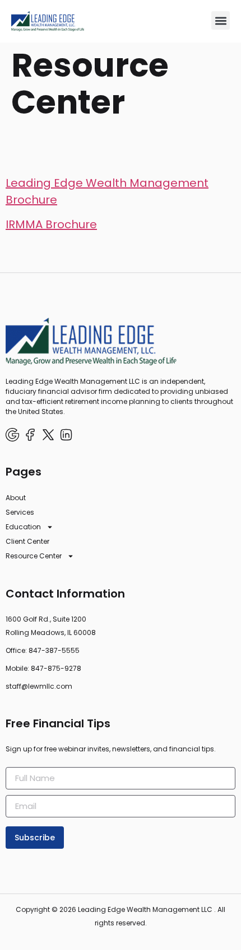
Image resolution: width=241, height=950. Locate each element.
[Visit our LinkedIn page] (66, 434)
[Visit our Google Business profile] (12, 434)
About (16, 497)
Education (23, 527)
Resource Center (34, 556)
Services (20, 512)
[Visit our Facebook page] (30, 434)
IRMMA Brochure (51, 224)
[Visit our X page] (48, 434)
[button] (220, 20)
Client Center (27, 541)
